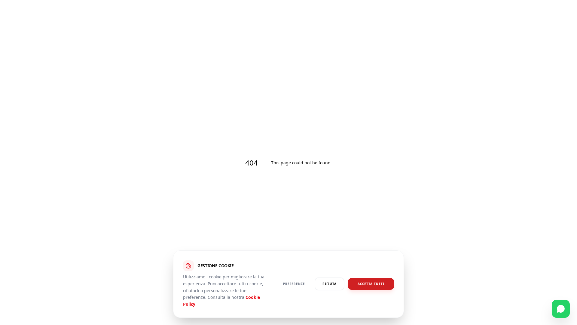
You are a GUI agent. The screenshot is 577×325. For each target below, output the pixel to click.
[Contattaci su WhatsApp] (561, 309)
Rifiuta (329, 284)
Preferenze (294, 284)
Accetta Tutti (371, 284)
